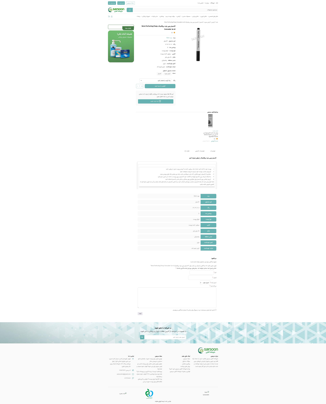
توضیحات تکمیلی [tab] (199, 151)
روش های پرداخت (185, 366)
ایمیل (214, 278)
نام (215, 273)
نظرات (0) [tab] (187, 151)
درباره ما (207, 3)
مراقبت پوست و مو (170, 16)
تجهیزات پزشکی (146, 16)
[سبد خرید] (109, 16)
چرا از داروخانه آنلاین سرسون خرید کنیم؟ (179, 369)
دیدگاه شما (213, 286)
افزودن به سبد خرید (160, 86)
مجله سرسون (130, 3)
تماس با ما (200, 3)
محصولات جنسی (186, 16)
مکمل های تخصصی (213, 16)
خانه (217, 3)
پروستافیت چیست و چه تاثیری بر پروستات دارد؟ (149, 371)
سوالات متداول (186, 361)
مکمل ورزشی (196, 16)
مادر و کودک (155, 16)
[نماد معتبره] (122, 394)
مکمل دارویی (204, 16)
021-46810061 (127, 378)
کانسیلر (201, 22)
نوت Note (169, 38)
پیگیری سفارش (186, 364)
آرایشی (178, 16)
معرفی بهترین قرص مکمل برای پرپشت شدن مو (149, 364)
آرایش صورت (207, 22)
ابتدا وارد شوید (154, 101)
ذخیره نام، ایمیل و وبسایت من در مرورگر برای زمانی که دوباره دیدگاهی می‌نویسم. (194, 310)
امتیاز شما (213, 283)
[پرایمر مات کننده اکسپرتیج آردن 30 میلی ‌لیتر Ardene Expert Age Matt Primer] (210, 121)
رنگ (174, 81)
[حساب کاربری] (112, 16)
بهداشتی (162, 16)
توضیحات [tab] (212, 151)
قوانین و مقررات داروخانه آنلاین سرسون (180, 371)
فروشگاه (212, 3)
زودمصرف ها (112, 3)
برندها (139, 16)
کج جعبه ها (121, 3)
